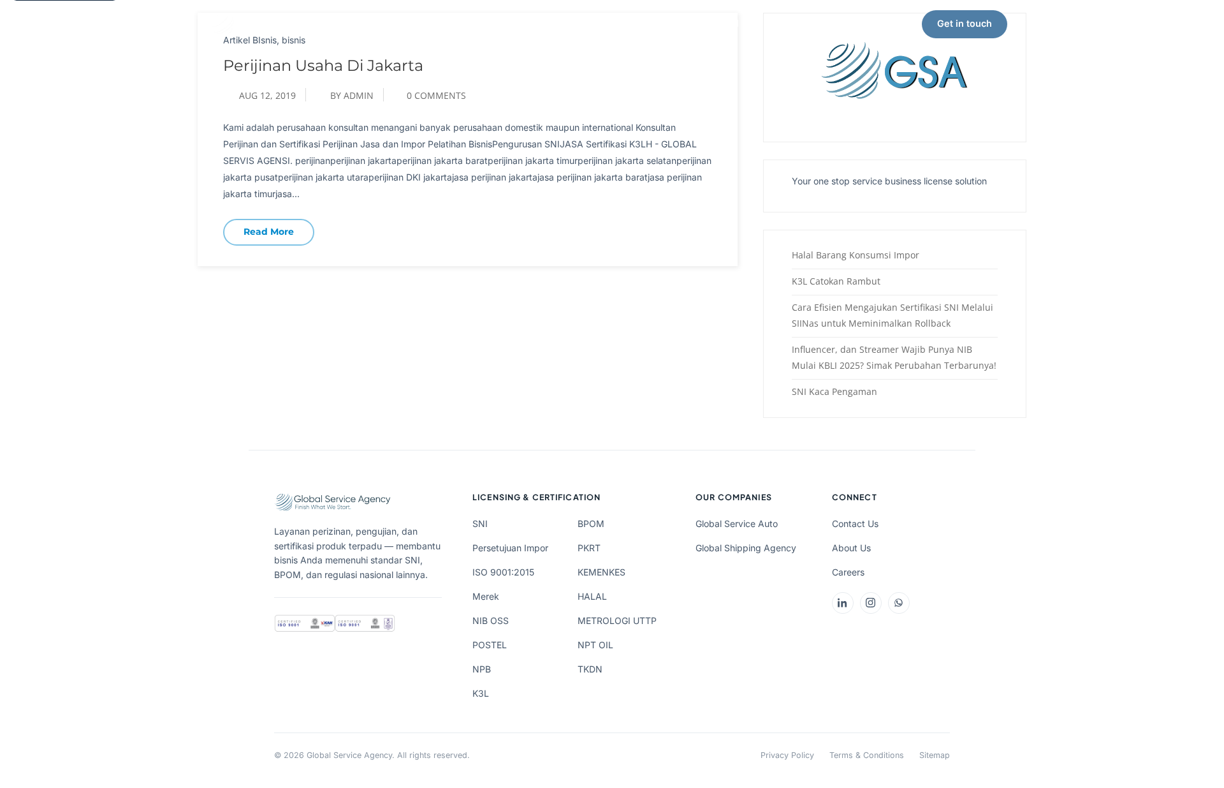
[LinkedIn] (843, 603)
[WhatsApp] (899, 603)
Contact (790, 23)
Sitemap (934, 755)
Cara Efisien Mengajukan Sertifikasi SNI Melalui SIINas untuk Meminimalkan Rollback (892, 315)
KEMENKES (601, 572)
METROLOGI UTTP (617, 620)
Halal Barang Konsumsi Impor (855, 255)
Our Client (652, 23)
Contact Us (855, 523)
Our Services (476, 23)
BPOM (591, 523)
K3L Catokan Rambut (836, 281)
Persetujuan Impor (510, 547)
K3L (480, 693)
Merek (485, 596)
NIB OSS (490, 620)
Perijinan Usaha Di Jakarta (323, 65)
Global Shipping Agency (746, 547)
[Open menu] (1031, 24)
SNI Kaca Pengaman (834, 391)
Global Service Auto (737, 523)
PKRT (589, 547)
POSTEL (489, 644)
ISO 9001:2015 (503, 572)
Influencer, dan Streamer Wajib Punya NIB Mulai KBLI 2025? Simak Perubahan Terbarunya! (894, 357)
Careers (848, 572)
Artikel (723, 23)
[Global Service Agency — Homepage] (280, 24)
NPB (481, 669)
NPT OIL (595, 644)
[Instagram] (871, 603)
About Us (574, 23)
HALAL (592, 596)
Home (399, 23)
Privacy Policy (787, 755)
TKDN (590, 669)
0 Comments (436, 95)
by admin (352, 95)
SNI (480, 523)
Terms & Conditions (866, 755)
